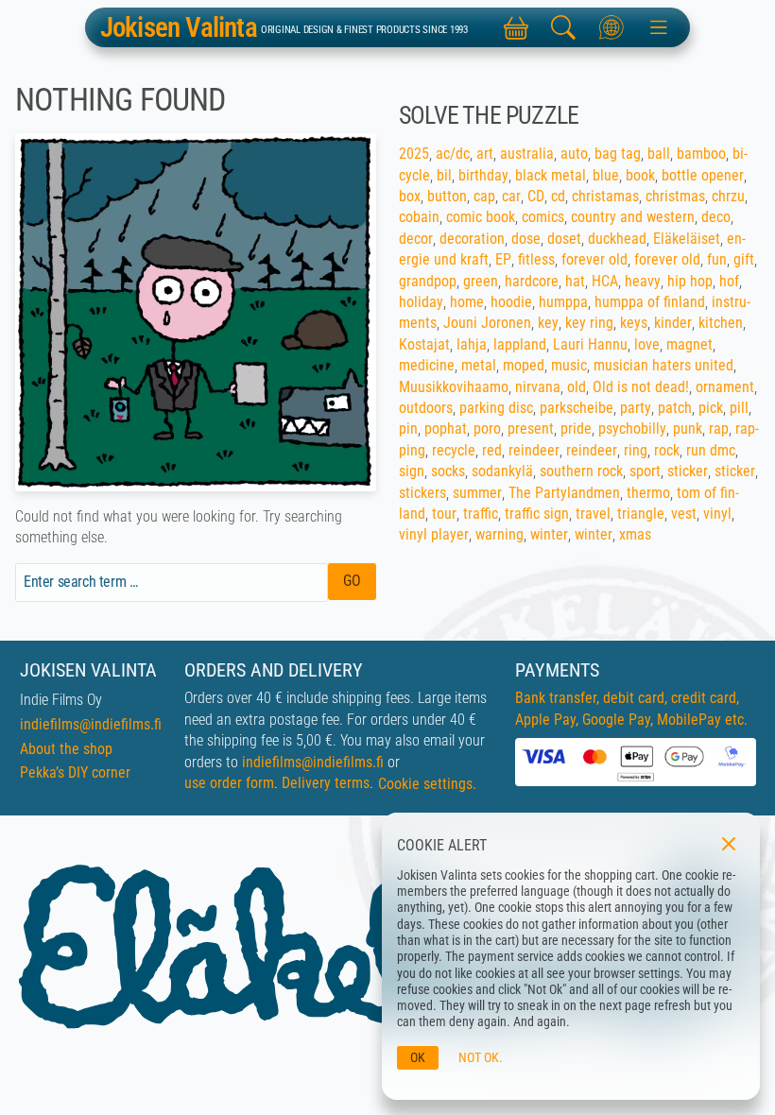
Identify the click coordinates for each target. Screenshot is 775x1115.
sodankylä (502, 471)
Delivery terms (326, 783)
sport (645, 471)
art (484, 154)
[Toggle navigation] (659, 27)
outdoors (426, 408)
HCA (605, 281)
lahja (471, 344)
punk (687, 428)
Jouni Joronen (487, 323)
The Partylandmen (564, 493)
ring (635, 450)
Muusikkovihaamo (453, 387)
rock (667, 450)
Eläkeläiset (686, 239)
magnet (689, 344)
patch (675, 408)
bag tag (617, 154)
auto (574, 154)
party (635, 408)
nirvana (537, 387)
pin (408, 428)
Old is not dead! (641, 387)
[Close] (729, 844)
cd (558, 196)
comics (543, 217)
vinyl (717, 514)
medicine (427, 365)
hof (729, 281)
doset (564, 239)
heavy (643, 281)
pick (710, 408)
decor (416, 239)
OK (417, 1058)
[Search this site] (563, 27)
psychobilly (632, 428)
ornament (725, 387)
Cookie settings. (427, 784)
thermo (648, 493)
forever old (594, 259)
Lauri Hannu (590, 344)
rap (719, 428)
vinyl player (434, 534)
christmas (675, 196)
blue (606, 175)
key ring (589, 323)
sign (411, 471)
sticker (687, 471)
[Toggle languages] (611, 27)
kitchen (720, 323)
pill (739, 408)
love (647, 344)
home (467, 302)
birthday (483, 175)
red (492, 450)
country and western (633, 217)
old (576, 387)
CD (535, 196)
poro (487, 428)
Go (352, 581)
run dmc (710, 450)
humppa (563, 302)
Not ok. (480, 1058)
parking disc (496, 408)
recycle (453, 450)
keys (633, 323)
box (410, 196)
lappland (519, 344)
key (548, 323)
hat (575, 281)
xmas (635, 534)
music (569, 365)
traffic (480, 514)
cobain (419, 217)
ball (658, 154)
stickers (422, 493)
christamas (605, 196)
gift (743, 259)
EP (503, 259)
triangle (640, 514)
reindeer (534, 450)
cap (484, 196)
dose (526, 239)
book (640, 175)
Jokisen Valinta (178, 28)
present (531, 428)
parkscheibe (576, 408)
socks (448, 471)
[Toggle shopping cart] (516, 27)
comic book (480, 217)
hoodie (511, 302)
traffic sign (537, 514)
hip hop (690, 281)
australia (527, 154)
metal (478, 365)
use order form (229, 783)
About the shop (66, 749)
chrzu (728, 196)
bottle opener (703, 175)
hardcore (532, 281)
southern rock (581, 471)
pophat (445, 428)
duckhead (617, 239)
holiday (421, 302)
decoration (472, 239)
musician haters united (663, 365)
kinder (673, 323)
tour (444, 514)
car (511, 196)
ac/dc (453, 154)
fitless (536, 259)
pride (576, 428)
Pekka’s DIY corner (75, 772)
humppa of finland (649, 302)
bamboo (701, 154)
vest (684, 514)
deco (716, 217)
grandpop (427, 281)
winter (549, 534)
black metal (550, 175)
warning (499, 534)
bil (444, 175)
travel (593, 514)
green (480, 281)
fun (717, 259)
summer (477, 493)
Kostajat (424, 344)
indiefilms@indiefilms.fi (91, 724)
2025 (414, 154)
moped (523, 365)
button (447, 196)
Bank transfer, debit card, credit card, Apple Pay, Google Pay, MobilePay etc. (631, 708)
